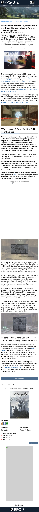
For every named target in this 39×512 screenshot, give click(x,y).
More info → (33, 443)
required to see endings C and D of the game (16, 82)
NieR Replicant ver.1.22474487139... (12, 21)
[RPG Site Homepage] (9, 2)
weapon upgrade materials (14, 367)
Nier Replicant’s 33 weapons (15, 79)
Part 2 (15, 175)
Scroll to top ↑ (19, 505)
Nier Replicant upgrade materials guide (14, 102)
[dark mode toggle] (32, 2)
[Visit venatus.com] (31, 66)
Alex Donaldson (7, 32)
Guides (26, 21)
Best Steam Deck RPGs (28, 6)
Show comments (19, 378)
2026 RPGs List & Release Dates (10, 6)
